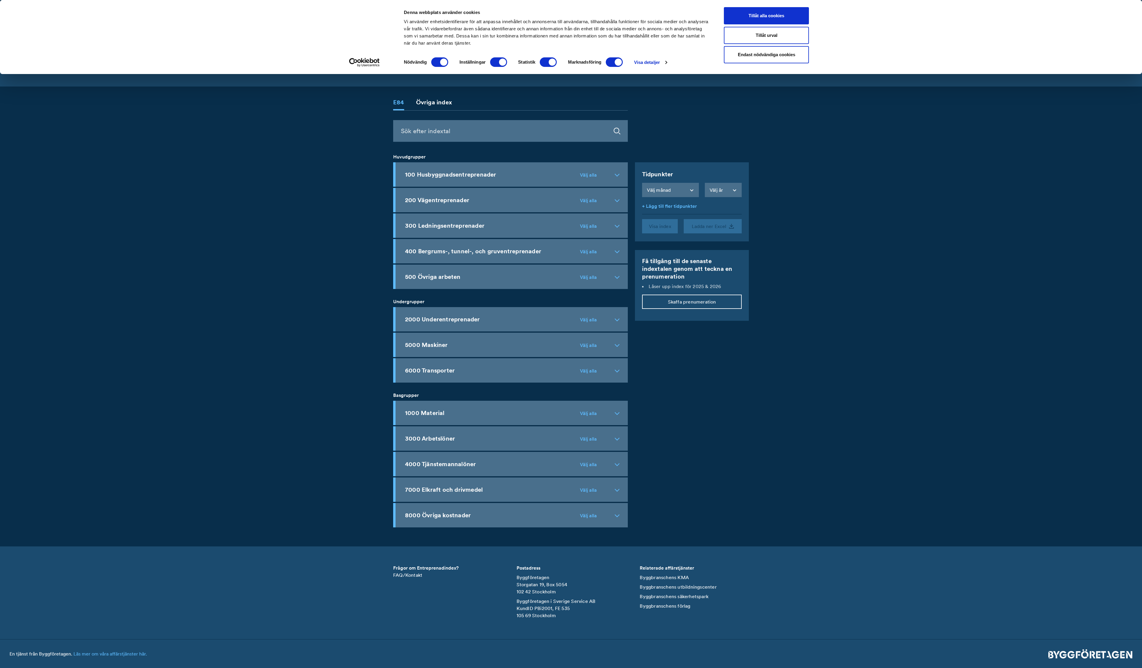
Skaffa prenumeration (692, 302)
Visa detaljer (647, 62)
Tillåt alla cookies (766, 15)
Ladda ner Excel (709, 226)
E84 (398, 102)
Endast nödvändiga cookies (766, 54)
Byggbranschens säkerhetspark (674, 596)
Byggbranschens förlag (665, 606)
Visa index (660, 226)
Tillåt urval (766, 35)
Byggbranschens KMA (664, 577)
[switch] (498, 62)
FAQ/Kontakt (407, 575)
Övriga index (434, 102)
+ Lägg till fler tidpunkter (669, 206)
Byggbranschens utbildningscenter (678, 587)
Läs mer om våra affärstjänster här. (110, 654)
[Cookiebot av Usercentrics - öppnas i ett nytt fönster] (364, 62)
